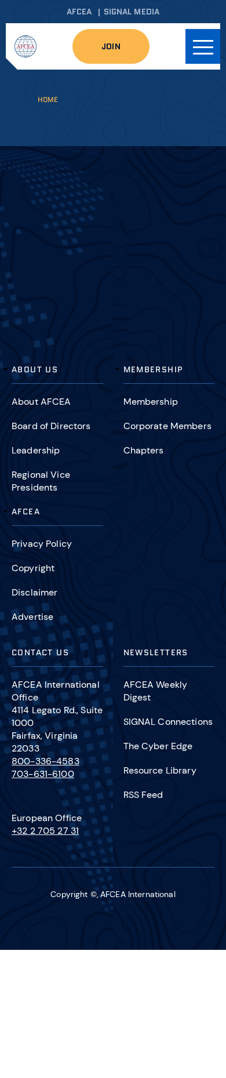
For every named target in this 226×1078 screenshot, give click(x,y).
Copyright (33, 568)
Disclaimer (34, 592)
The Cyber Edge (158, 746)
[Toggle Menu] (202, 46)
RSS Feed (143, 795)
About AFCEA (41, 401)
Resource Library (159, 770)
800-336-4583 (45, 761)
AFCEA (79, 11)
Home (48, 99)
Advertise (32, 617)
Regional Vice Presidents (41, 481)
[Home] (25, 46)
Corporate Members (167, 426)
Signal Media (132, 11)
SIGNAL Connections (168, 722)
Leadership (36, 450)
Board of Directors (51, 426)
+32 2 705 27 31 (45, 831)
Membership (150, 401)
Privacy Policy (42, 544)
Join (111, 46)
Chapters (143, 450)
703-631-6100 (43, 774)
